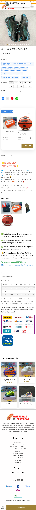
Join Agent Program (18, 453)
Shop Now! (31, 2)
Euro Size (4, 83)
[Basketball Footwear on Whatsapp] (23, 473)
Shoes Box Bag (9, 132)
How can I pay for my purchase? (18, 446)
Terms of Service (10, 501)
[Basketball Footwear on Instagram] (18, 473)
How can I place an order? (18, 444)
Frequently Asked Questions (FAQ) (18, 449)
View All (30, 113)
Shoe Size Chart (18, 442)
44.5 (20, 86)
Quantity (3, 91)
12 (28, 44)
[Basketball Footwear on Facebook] (13, 473)
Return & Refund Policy (18, 458)
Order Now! (18, 451)
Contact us (18, 462)
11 (26, 44)
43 (11, 86)
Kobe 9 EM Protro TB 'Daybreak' (17, 3)
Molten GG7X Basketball (23, 134)
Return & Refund (26, 501)
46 (30, 86)
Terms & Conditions (18, 455)
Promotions (4, 59)
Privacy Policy (18, 460)
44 (15, 86)
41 (20, 83)
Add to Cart (27, 145)
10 (24, 44)
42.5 (30, 83)
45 (25, 86)
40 (11, 83)
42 (25, 83)
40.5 (16, 83)
